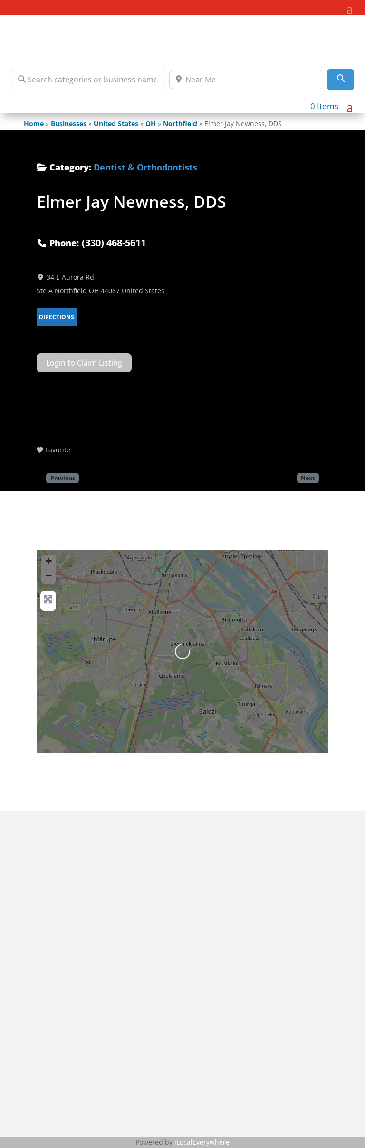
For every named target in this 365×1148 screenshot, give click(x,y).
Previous (62, 477)
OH (150, 123)
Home (34, 123)
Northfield (180, 123)
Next (308, 477)
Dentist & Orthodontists (145, 167)
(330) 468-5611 (114, 242)
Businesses (68, 123)
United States (116, 123)
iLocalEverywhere (202, 1142)
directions (56, 317)
